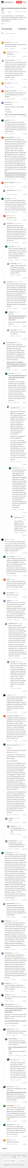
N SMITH (7, 994)
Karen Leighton (11, 556)
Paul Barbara (11, 841)
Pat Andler (7, 198)
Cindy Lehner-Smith (12, 716)
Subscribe (19, 2)
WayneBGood (10, 190)
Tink (8, 215)
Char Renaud (10, 1124)
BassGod (7, 120)
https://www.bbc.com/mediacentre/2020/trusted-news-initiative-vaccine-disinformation (16, 1010)
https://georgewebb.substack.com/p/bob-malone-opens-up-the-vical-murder (17, 317)
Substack (6, 1164)
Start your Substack (10, 1161)
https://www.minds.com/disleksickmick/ (15, 114)
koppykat (9, 600)
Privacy (14, 1155)
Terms (19, 1155)
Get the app (22, 1161)
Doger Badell (8, 1004)
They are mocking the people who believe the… (14, 8)
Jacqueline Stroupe (10, 91)
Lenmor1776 (8, 42)
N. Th (8, 695)
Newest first (23, 29)
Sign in (24, 2)
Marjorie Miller (9, 137)
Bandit (8, 1140)
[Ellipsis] (26, 42)
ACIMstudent (8, 953)
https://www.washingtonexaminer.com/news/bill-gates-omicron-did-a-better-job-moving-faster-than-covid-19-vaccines (16, 174)
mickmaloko (8, 102)
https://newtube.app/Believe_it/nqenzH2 (16, 1021)
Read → (3, 23)
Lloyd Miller (10, 223)
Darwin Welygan (9, 182)
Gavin (6, 539)
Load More (4, 1148)
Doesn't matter (9, 852)
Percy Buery (8, 83)
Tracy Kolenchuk (9, 60)
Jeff (7, 579)
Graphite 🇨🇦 (10, 1105)
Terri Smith (9, 592)
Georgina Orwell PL (12, 745)
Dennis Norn (8, 921)
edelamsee (7, 983)
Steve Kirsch (3, 12)
